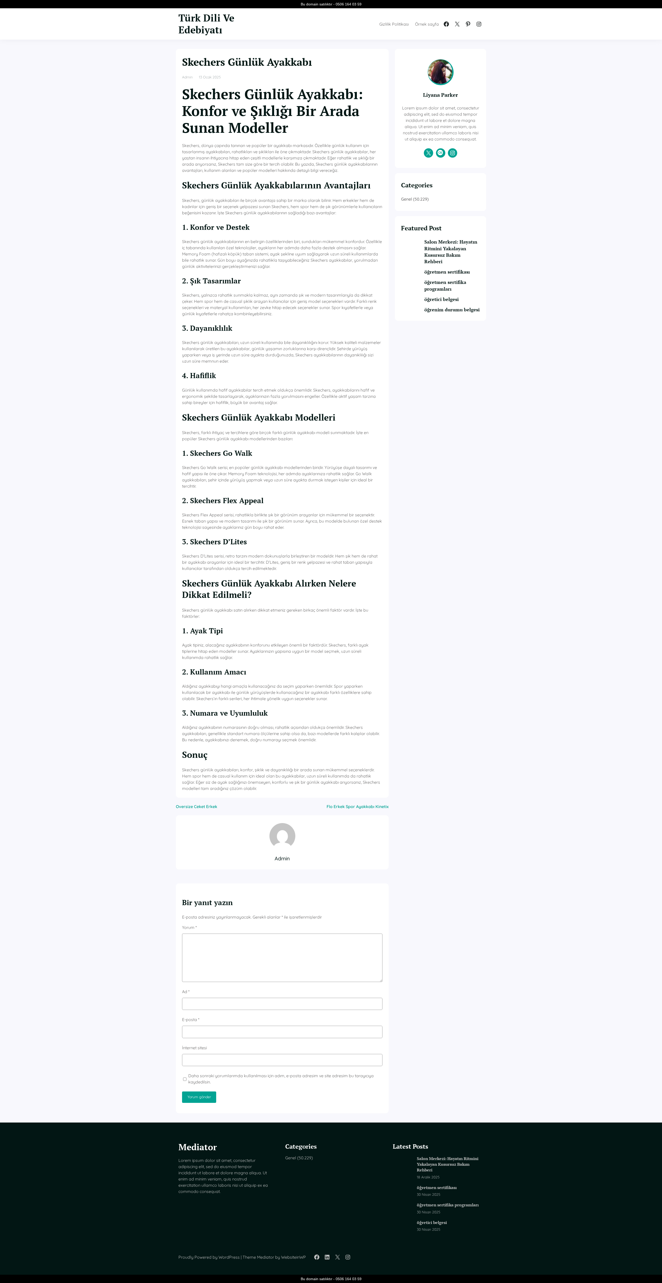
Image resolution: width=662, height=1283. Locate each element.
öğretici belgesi (441, 299)
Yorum (189, 927)
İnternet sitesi (194, 1047)
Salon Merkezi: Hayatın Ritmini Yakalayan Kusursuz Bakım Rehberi (450, 252)
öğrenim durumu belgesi (452, 309)
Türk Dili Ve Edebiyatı (206, 23)
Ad (186, 991)
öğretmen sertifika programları (445, 285)
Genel (406, 199)
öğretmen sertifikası (447, 272)
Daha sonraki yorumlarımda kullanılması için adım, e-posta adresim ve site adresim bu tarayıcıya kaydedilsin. (281, 1078)
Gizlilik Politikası (394, 24)
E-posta (190, 1019)
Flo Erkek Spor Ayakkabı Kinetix (358, 806)
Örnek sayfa (427, 24)
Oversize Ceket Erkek (196, 806)
